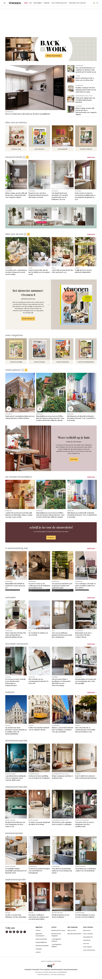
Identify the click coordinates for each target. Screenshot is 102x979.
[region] (51, 180)
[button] (45, 969)
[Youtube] (17, 932)
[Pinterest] (21, 932)
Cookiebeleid (28, 969)
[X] (25, 932)
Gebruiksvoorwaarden (57, 969)
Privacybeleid (35, 969)
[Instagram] (14, 932)
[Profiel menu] (94, 3)
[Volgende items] (27, 157)
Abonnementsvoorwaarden (70, 969)
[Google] (7, 932)
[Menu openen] (5, 3)
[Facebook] (10, 932)
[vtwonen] (15, 3)
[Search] (97, 3)
